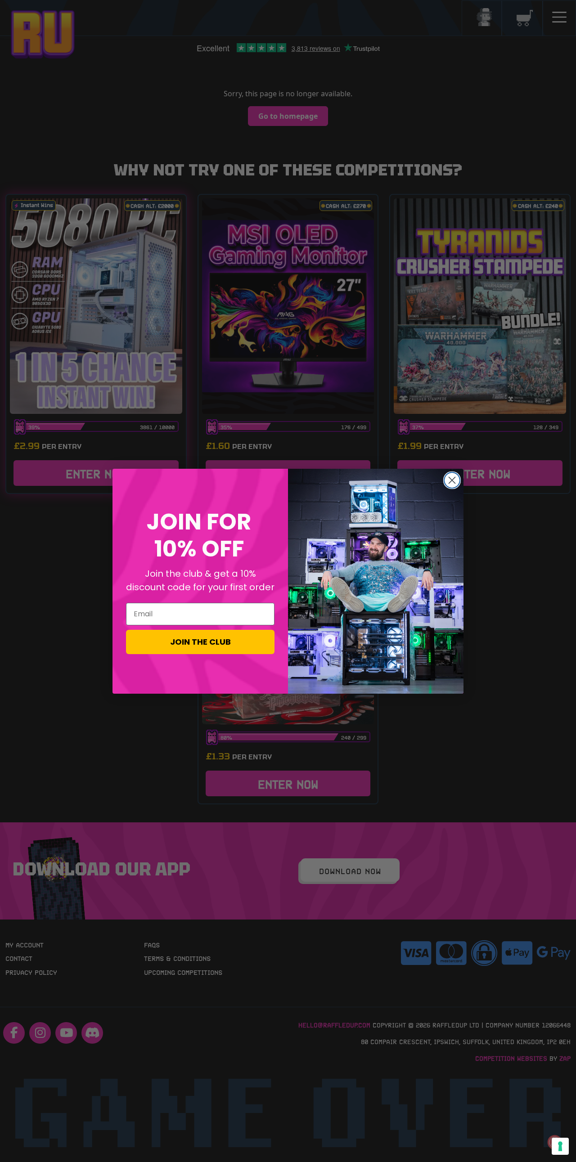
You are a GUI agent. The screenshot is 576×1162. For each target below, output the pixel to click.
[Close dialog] (452, 480)
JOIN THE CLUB (200, 641)
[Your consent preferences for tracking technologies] (560, 1146)
